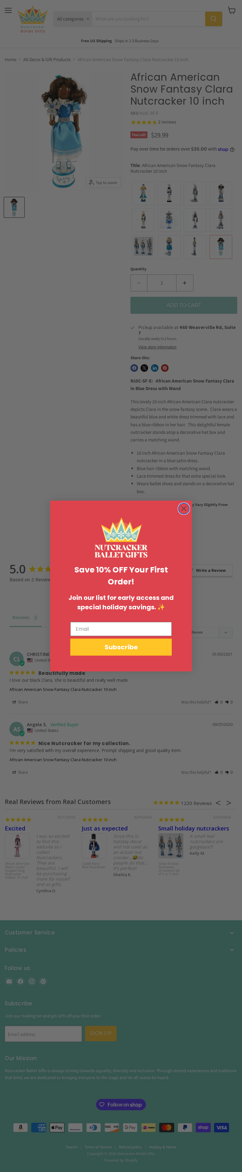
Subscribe (121, 647)
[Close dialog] (183, 508)
